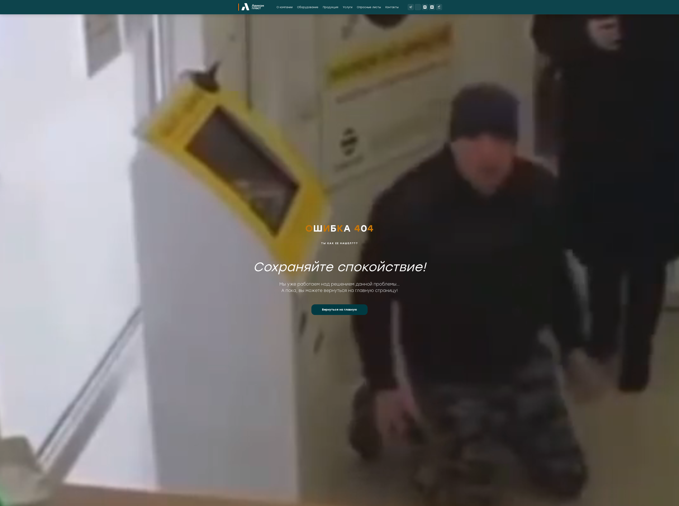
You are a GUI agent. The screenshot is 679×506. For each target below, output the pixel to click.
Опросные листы (369, 7)
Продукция (330, 7)
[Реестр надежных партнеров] (439, 7)
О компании (285, 7)
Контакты (392, 7)
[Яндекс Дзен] (432, 7)
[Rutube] (425, 7)
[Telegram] (411, 7)
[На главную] (253, 7)
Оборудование (307, 7)
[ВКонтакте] (418, 7)
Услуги (347, 7)
